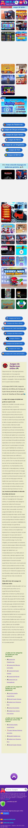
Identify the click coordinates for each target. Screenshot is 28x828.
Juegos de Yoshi (14, 348)
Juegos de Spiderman (14, 343)
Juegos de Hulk (14, 150)
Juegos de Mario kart (14, 333)
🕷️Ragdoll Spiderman (13, 736)
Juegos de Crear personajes (14, 353)
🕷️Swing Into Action (13, 708)
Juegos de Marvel (14, 140)
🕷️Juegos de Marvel (13, 676)
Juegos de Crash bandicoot (14, 328)
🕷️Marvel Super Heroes (14, 699)
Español (6, 813)
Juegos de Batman (14, 155)
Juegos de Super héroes (14, 135)
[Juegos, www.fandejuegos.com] (10, 2)
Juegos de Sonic (14, 318)
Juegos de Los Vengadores (14, 145)
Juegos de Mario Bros (14, 323)
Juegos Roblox (14, 338)
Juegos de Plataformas (14, 124)
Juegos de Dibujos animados (14, 129)
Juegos (7, 799)
